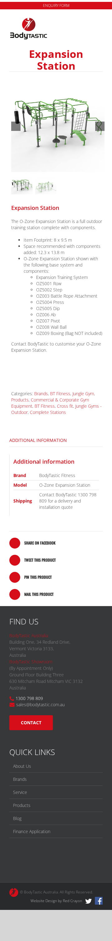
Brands (41, 393)
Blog (17, 818)
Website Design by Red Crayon (56, 900)
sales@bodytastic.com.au (40, 704)
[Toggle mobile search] (88, 21)
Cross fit (65, 406)
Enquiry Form (56, 5)
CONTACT (31, 722)
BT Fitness (60, 393)
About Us (22, 766)
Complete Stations (48, 412)
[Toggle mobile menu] (100, 21)
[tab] (56, 440)
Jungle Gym (83, 393)
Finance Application (31, 831)
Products (20, 400)
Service (20, 792)
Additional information (38, 440)
